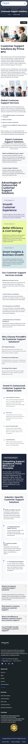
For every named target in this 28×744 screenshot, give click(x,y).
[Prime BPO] (5, 643)
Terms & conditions (15, 741)
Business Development (6, 707)
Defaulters (3, 687)
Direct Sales (3, 701)
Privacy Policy (5, 741)
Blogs (2, 675)
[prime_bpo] (6, 3)
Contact (3, 678)
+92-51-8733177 (17, 661)
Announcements (5, 684)
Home (9, 14)
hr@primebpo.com (6, 661)
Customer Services (5, 704)
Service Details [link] (16, 14)
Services (3, 681)
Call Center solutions (5, 695)
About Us (3, 672)
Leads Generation (5, 698)
